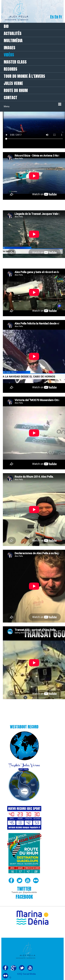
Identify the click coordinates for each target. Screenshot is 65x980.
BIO (6, 26)
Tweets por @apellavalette (24, 892)
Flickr (36, 880)
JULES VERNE (13, 83)
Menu (6, 106)
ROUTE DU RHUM (16, 90)
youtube (30, 968)
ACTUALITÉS (12, 33)
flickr (5, 975)
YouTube (27, 880)
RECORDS (10, 69)
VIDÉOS (9, 55)
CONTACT (10, 97)
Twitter (19, 880)
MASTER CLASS (15, 62)
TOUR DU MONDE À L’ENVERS (24, 76)
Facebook (11, 880)
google (13, 968)
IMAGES (9, 48)
